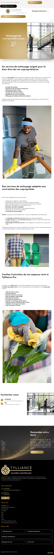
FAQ (2, 517)
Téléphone (6, 493)
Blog (2, 515)
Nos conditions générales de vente (8, 521)
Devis (2, 512)
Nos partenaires (4, 509)
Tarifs (2, 514)
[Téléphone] (2, 493)
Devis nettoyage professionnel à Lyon (9, 522)
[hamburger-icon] (51, 20)
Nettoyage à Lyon (5, 505)
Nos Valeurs (3, 510)
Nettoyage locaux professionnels (8, 507)
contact (2, 519)
